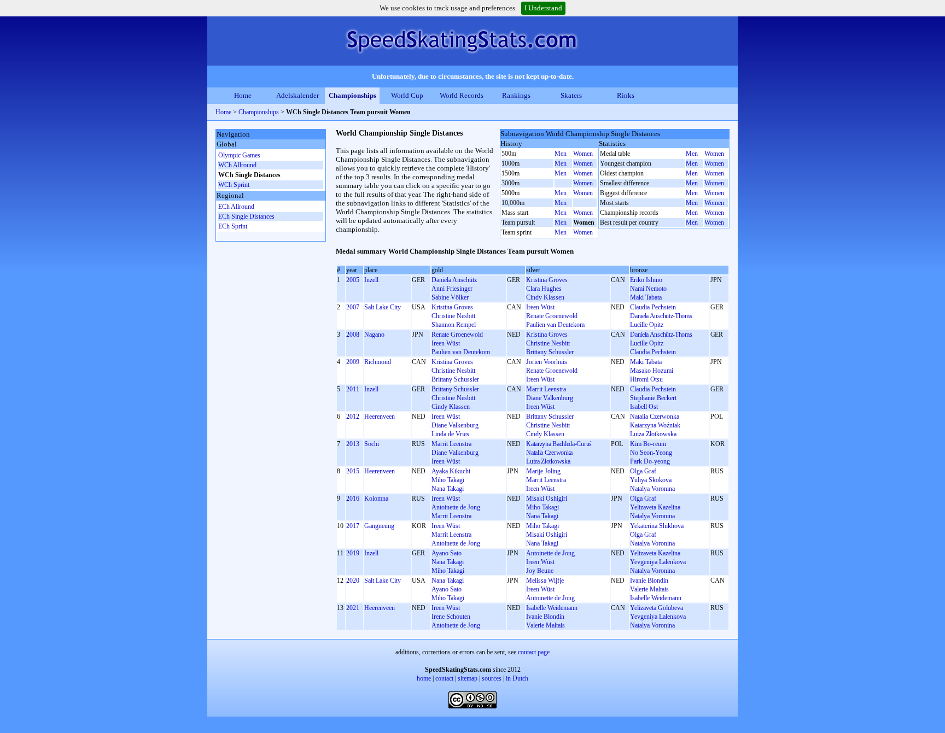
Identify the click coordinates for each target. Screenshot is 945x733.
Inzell (371, 280)
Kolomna (376, 498)
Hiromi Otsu (646, 379)
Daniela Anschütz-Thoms (661, 316)
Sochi (371, 444)
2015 (352, 471)
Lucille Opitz (646, 325)
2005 (352, 280)
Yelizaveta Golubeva (656, 608)
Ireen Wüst (540, 307)
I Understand (543, 8)
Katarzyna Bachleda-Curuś (559, 444)
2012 (352, 416)
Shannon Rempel (453, 325)
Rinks (625, 95)
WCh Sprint (233, 185)
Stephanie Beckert (653, 398)
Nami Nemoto (648, 288)
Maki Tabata (646, 297)
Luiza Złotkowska (653, 434)
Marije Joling (543, 471)
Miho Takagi (447, 480)
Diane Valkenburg (549, 398)
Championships (352, 95)
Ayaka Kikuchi (450, 471)
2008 (352, 334)
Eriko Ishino (646, 280)
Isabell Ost (644, 407)
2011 (352, 389)
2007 (352, 307)
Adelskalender (297, 95)
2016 (352, 498)
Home (243, 95)
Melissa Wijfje (545, 580)
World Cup (407, 95)
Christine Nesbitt (453, 316)
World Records (461, 95)
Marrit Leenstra (546, 389)
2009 (352, 362)
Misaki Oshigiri (546, 498)
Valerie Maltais (649, 589)
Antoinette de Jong (455, 507)
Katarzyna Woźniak (655, 425)
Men (561, 153)
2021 (352, 608)
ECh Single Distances (246, 216)
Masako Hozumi (651, 370)
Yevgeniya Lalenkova (658, 562)
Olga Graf (643, 471)
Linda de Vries (450, 434)
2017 (352, 526)
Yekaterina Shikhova (657, 526)
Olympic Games (239, 155)
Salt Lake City (382, 307)
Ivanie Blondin (649, 580)
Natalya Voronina (652, 488)
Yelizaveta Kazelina (655, 507)
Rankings (516, 95)
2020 (352, 580)
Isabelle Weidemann (655, 598)
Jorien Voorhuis (546, 362)
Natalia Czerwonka (654, 416)
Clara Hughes (544, 288)
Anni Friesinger (451, 288)
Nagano (374, 334)
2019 (352, 553)
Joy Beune (539, 570)
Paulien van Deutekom (555, 325)
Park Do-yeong (650, 461)
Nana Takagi (447, 488)
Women (583, 153)
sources (491, 678)
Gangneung (379, 526)
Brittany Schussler (550, 352)
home (424, 678)
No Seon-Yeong (651, 452)
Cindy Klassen (545, 297)
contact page (534, 652)
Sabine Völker (450, 297)
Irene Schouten (450, 616)
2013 (352, 444)
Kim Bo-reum (648, 444)
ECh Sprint (232, 226)
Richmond (377, 362)
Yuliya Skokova (651, 480)
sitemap (467, 678)
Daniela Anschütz (454, 280)
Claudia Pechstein (653, 307)
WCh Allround (237, 165)
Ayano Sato (446, 553)
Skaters (571, 95)
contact (444, 678)
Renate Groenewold (552, 316)
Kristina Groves (547, 280)
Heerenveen (379, 416)
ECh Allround (236, 206)
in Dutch (517, 678)
